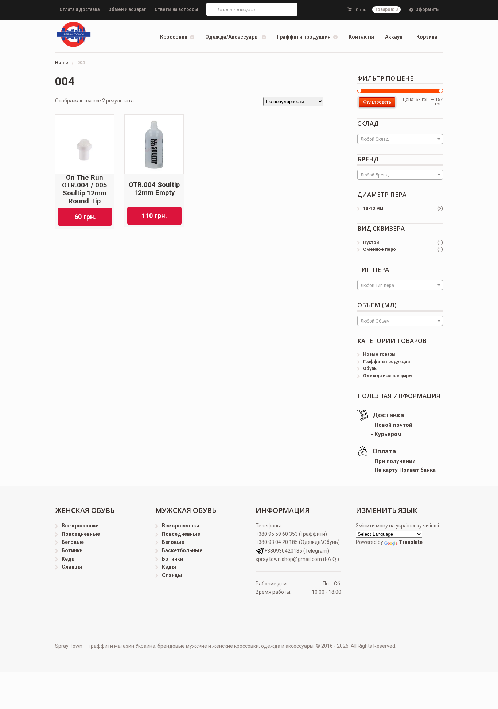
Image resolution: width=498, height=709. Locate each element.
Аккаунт (395, 37)
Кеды (69, 559)
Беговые (73, 542)
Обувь (370, 368)
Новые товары (379, 354)
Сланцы (72, 567)
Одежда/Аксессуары (232, 37)
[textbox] (400, 139)
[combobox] (400, 139)
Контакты (361, 37)
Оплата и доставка (79, 9)
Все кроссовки (80, 526)
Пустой (371, 242)
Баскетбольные (182, 550)
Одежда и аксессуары (387, 375)
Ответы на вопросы (176, 9)
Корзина (426, 37)
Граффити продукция (304, 37)
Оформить (427, 9)
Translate (411, 542)
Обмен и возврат (127, 9)
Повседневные (81, 534)
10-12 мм (373, 208)
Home (61, 62)
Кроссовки (173, 37)
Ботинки (72, 550)
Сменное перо (379, 249)
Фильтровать (377, 102)
